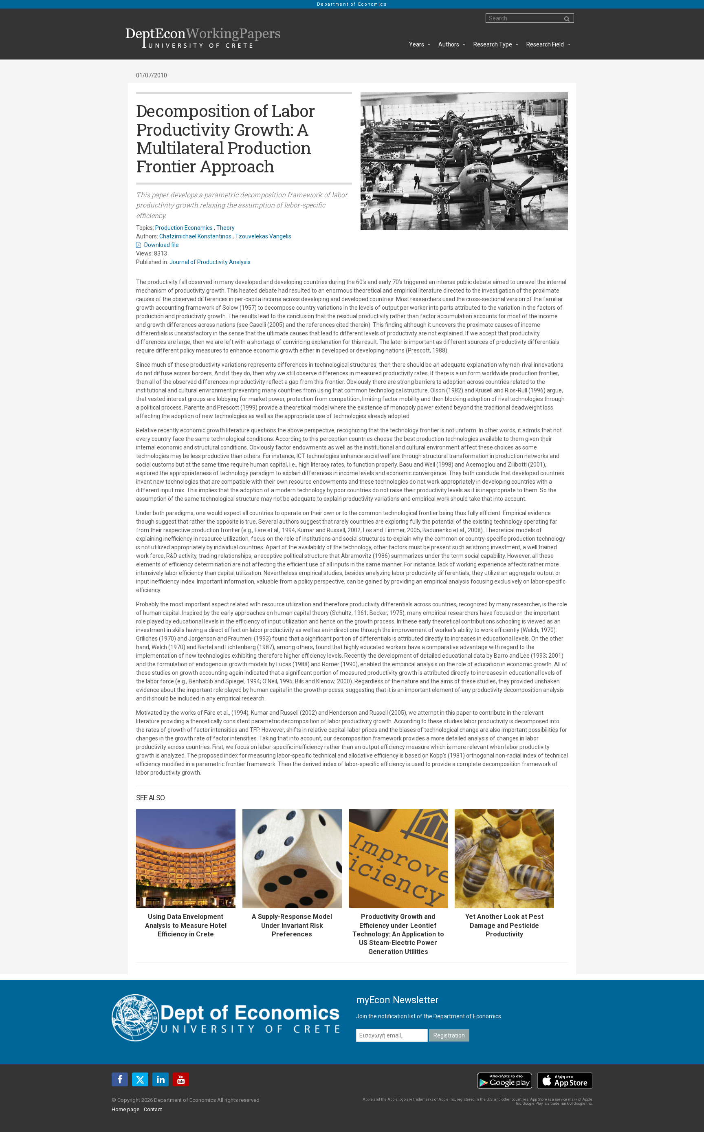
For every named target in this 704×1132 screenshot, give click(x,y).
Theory (225, 228)
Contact (153, 1109)
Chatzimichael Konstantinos (195, 236)
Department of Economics (352, 4)
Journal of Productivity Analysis (210, 262)
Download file (161, 245)
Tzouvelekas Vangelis (263, 236)
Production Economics (184, 228)
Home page (125, 1109)
